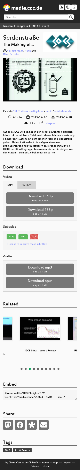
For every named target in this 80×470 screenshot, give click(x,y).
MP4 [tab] (10, 185)
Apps (56, 462)
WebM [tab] (26, 185)
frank (28, 50)
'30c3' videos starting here (28, 111)
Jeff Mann (17, 50)
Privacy (35, 466)
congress (22, 26)
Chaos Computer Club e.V (23, 462)
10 (58, 369)
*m (9, 50)
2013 (35, 26)
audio (49, 111)
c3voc (46, 466)
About (45, 462)
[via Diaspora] (32, 425)
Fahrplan (50, 123)
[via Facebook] (20, 425)
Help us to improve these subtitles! (27, 244)
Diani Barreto (10, 54)
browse (8, 26)
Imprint (67, 462)
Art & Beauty (22, 450)
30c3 (7, 450)
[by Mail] (44, 425)
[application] (40, 80)
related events (62, 111)
